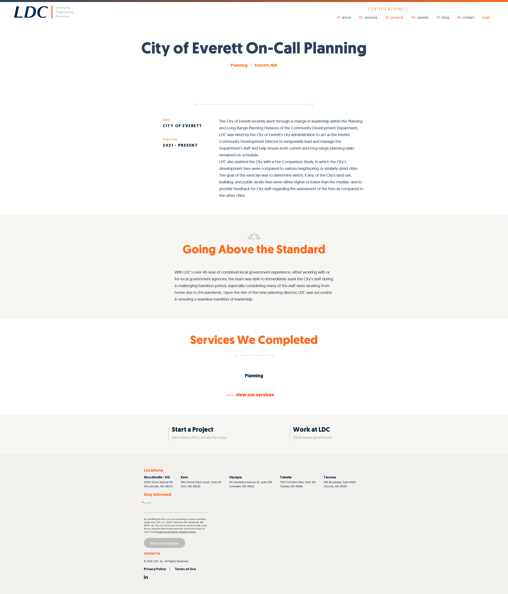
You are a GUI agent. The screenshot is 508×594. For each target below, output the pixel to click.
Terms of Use (185, 569)
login (486, 17)
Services (371, 17)
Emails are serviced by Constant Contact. (176, 531)
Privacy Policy (155, 569)
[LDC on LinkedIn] (146, 577)
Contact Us (152, 553)
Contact (468, 17)
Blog (445, 17)
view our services (255, 395)
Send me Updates (164, 543)
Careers (423, 17)
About (346, 17)
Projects (397, 17)
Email (147, 502)
